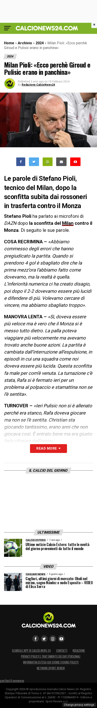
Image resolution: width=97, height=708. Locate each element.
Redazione (79, 650)
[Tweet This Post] (34, 161)
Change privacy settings (79, 704)
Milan (68, 223)
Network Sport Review (51, 668)
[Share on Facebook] (20, 161)
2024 (40, 43)
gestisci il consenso (12, 680)
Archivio (25, 43)
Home (9, 43)
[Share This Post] (48, 161)
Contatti (61, 650)
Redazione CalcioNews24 (38, 84)
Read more (46, 448)
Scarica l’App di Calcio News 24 (31, 650)
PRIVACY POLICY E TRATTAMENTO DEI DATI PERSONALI (50, 656)
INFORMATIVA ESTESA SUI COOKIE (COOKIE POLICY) (51, 662)
